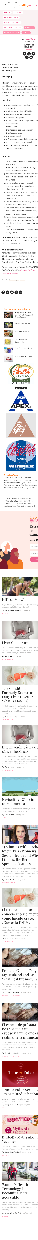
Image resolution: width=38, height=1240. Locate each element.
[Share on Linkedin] (27, 57)
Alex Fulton (9, 717)
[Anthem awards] (21, 425)
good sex (18, 12)
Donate (26, 32)
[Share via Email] (31, 57)
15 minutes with (8, 882)
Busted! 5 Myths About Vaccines (19, 1139)
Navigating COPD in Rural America (18, 801)
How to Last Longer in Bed (24, 487)
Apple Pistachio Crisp (23, 331)
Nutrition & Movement (29, 46)
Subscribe (29, 27)
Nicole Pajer (9, 880)
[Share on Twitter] (29, 54)
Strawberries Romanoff (23, 356)
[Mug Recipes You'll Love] (8, 350)
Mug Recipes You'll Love (24, 348)
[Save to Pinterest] (33, 54)
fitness (5, 613)
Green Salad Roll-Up (22, 323)
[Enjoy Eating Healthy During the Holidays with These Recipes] (8, 314)
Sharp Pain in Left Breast (13, 478)
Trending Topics (12, 475)
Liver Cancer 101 (15, 642)
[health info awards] (21, 455)
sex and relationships (11, 995)
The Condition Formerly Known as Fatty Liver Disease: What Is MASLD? (18, 694)
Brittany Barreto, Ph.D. (13, 1213)
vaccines (5, 1155)
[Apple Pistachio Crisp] (8, 333)
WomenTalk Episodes (12, 27)
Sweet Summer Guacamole (21, 341)
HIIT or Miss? (13, 599)
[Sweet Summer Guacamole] (8, 342)
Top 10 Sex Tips (16, 480)
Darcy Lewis (9, 656)
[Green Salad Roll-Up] (8, 325)
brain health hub (11, 17)
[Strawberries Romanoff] (8, 358)
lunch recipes (14, 280)
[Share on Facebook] (24, 54)
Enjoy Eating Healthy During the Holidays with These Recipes (24, 315)
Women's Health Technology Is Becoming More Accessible (15, 1190)
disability (6, 1216)
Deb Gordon (9, 815)
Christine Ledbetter (12, 992)
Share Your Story (11, 32)
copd (4, 817)
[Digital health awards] (21, 374)
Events (7, 12)
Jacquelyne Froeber (12, 610)
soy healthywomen (12, 22)
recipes (29, 50)
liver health (7, 659)
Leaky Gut (27, 480)
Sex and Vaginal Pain (16, 485)
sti (3, 1108)
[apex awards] (21, 398)
